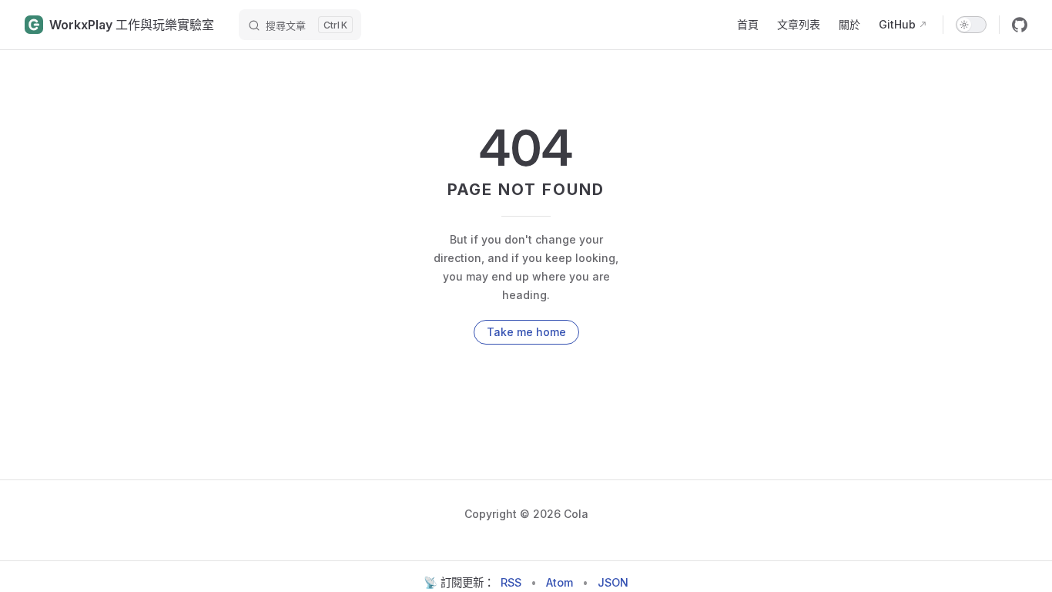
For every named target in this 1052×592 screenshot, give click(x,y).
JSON (613, 582)
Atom (559, 582)
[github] (1020, 25)
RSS (511, 582)
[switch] (971, 24)
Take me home (526, 331)
